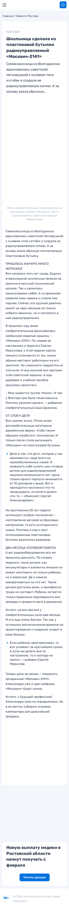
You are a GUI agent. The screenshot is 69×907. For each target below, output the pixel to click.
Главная (7, 16)
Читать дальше (34, 877)
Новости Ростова (27, 16)
